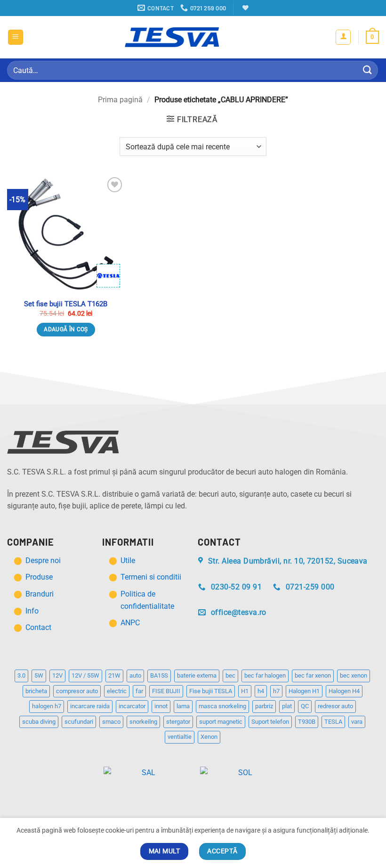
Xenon (209, 736)
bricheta (36, 691)
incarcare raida (90, 706)
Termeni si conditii (151, 577)
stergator (178, 721)
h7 (276, 691)
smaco (111, 721)
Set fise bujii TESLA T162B (65, 304)
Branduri (39, 593)
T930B (306, 721)
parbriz (264, 706)
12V (57, 675)
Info (32, 610)
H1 (245, 691)
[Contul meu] (343, 37)
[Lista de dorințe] (244, 8)
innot (161, 706)
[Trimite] (367, 70)
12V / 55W (85, 675)
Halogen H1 (304, 691)
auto (135, 675)
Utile (128, 560)
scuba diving (39, 721)
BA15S (159, 675)
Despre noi (44, 560)
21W (114, 675)
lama (183, 706)
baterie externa (197, 675)
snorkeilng (143, 721)
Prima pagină (120, 99)
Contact (38, 627)
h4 (260, 691)
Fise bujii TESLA (210, 691)
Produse (39, 577)
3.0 (21, 675)
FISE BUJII (166, 691)
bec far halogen (265, 675)
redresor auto (335, 706)
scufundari (78, 721)
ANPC (130, 622)
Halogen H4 (344, 691)
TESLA (333, 721)
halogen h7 (46, 706)
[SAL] (145, 774)
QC (305, 706)
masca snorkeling (222, 706)
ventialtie (180, 736)
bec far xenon (313, 675)
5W (38, 675)
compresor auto (77, 691)
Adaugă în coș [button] (66, 329)
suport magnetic (220, 721)
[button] (15, 37)
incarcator (132, 706)
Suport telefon (270, 721)
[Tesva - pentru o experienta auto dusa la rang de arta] (172, 37)
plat (287, 706)
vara (356, 721)
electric (117, 691)
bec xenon (353, 675)
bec (230, 675)
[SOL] (241, 774)
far (139, 691)
